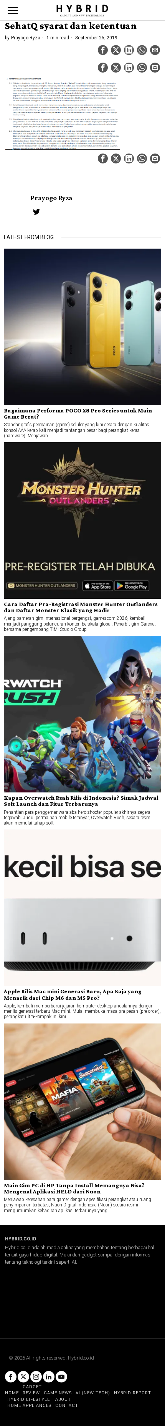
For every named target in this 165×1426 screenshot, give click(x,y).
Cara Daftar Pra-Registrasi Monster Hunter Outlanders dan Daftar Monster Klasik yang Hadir (81, 607)
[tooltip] (103, 50)
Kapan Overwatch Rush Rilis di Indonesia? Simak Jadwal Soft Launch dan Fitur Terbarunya (81, 801)
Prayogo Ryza (25, 37)
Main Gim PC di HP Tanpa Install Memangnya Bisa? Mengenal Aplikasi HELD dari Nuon (74, 1188)
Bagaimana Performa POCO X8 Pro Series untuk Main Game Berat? (78, 413)
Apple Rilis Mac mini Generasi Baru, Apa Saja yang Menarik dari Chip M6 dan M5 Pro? (73, 994)
